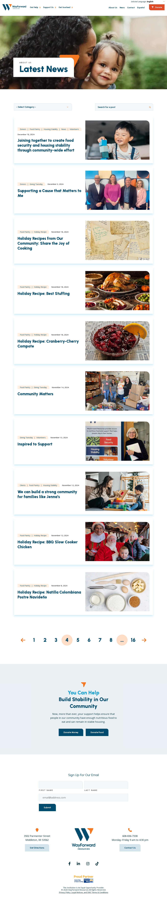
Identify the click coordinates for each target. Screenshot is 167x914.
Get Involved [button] (64, 7)
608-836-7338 (130, 836)
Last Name (91, 790)
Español (141, 7)
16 (133, 640)
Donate (158, 7)
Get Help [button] (34, 7)
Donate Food (97, 732)
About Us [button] (113, 7)
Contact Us (130, 847)
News (122, 7)
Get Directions (37, 847)
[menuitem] (34, 7)
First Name (46, 790)
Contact (131, 7)
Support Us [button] (48, 7)
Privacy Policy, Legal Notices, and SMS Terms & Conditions (83, 892)
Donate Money (71, 732)
